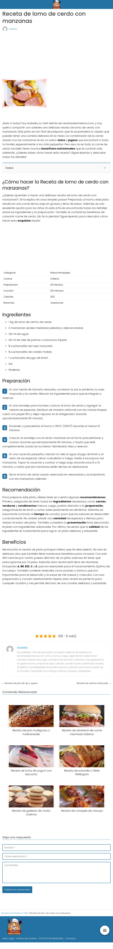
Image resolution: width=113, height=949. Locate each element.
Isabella (13, 29)
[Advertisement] (56, 53)
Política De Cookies (26, 938)
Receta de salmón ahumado (92, 683)
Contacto (70, 938)
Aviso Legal (8, 938)
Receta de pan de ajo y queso (21, 683)
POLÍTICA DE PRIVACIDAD (51, 938)
